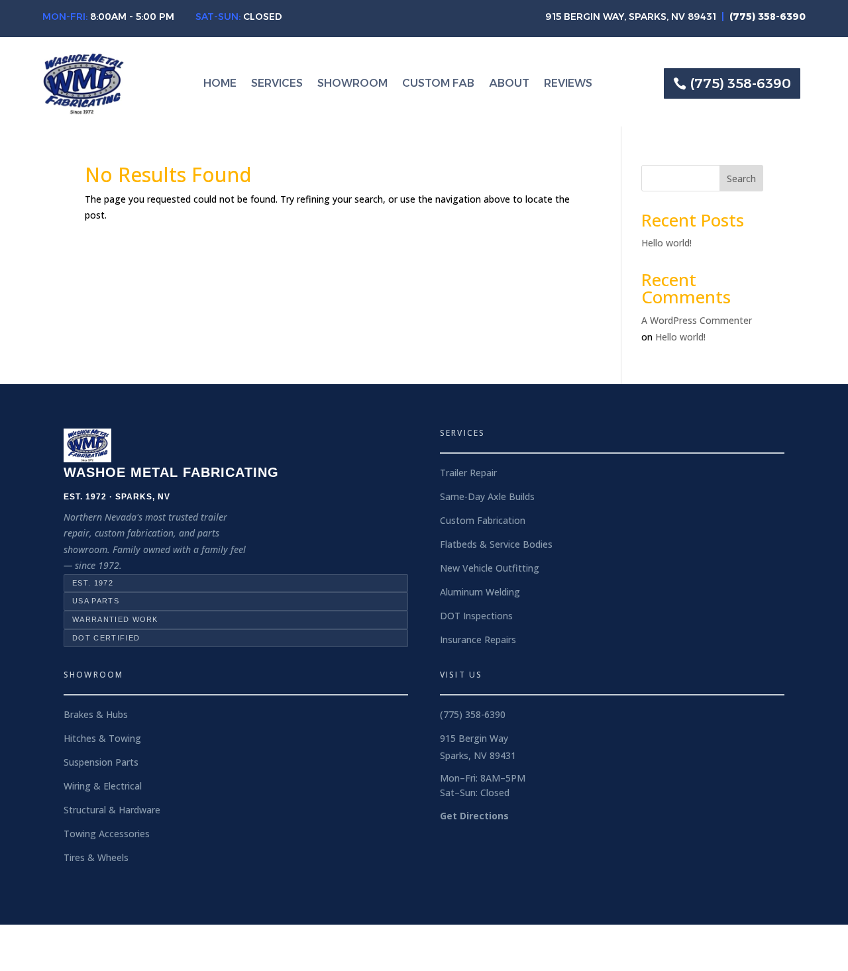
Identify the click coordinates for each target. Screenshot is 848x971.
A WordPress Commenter (696, 320)
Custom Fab (438, 84)
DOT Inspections (476, 615)
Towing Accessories (107, 833)
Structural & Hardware (112, 809)
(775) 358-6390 (740, 83)
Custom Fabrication (482, 520)
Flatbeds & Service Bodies (496, 544)
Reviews (568, 84)
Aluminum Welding (480, 592)
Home (220, 84)
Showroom (352, 84)
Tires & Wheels (96, 857)
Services (277, 84)
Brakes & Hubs (96, 714)
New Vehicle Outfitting (489, 568)
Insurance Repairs (478, 639)
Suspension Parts (101, 762)
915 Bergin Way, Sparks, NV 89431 (630, 17)
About (509, 84)
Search (741, 178)
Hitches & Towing (102, 738)
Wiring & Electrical (103, 786)
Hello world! (666, 242)
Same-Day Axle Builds (487, 496)
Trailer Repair (468, 472)
